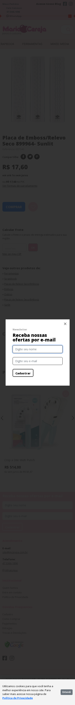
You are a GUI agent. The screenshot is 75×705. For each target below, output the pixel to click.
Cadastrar (23, 373)
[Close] (65, 323)
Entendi (66, 692)
